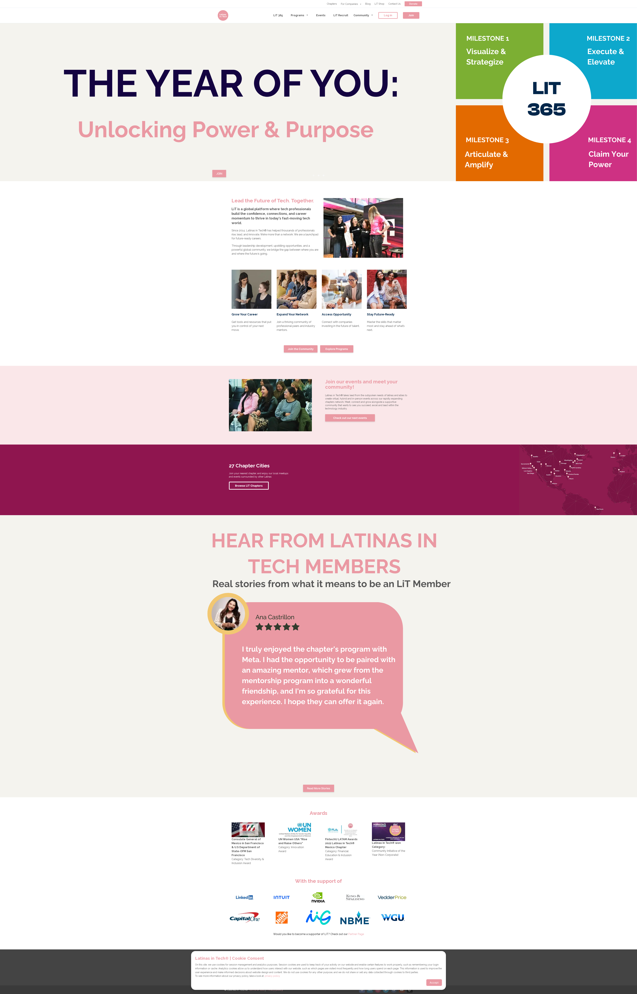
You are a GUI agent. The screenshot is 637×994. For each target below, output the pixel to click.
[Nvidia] (318, 898)
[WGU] (392, 918)
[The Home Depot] (282, 918)
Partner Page (356, 934)
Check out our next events (350, 418)
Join (411, 15)
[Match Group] (318, 918)
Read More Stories (318, 788)
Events (320, 15)
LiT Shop (379, 3)
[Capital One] (245, 918)
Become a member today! (318, 106)
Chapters (332, 3)
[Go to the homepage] (223, 15)
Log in (388, 15)
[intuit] (282, 898)
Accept (434, 982)
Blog (368, 3)
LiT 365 (278, 15)
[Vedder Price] (392, 898)
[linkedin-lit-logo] (245, 898)
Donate (413, 3)
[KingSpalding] (355, 898)
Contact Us (394, 3)
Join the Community (301, 349)
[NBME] (355, 918)
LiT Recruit (340, 15)
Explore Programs (336, 349)
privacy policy (272, 976)
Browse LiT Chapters (249, 485)
